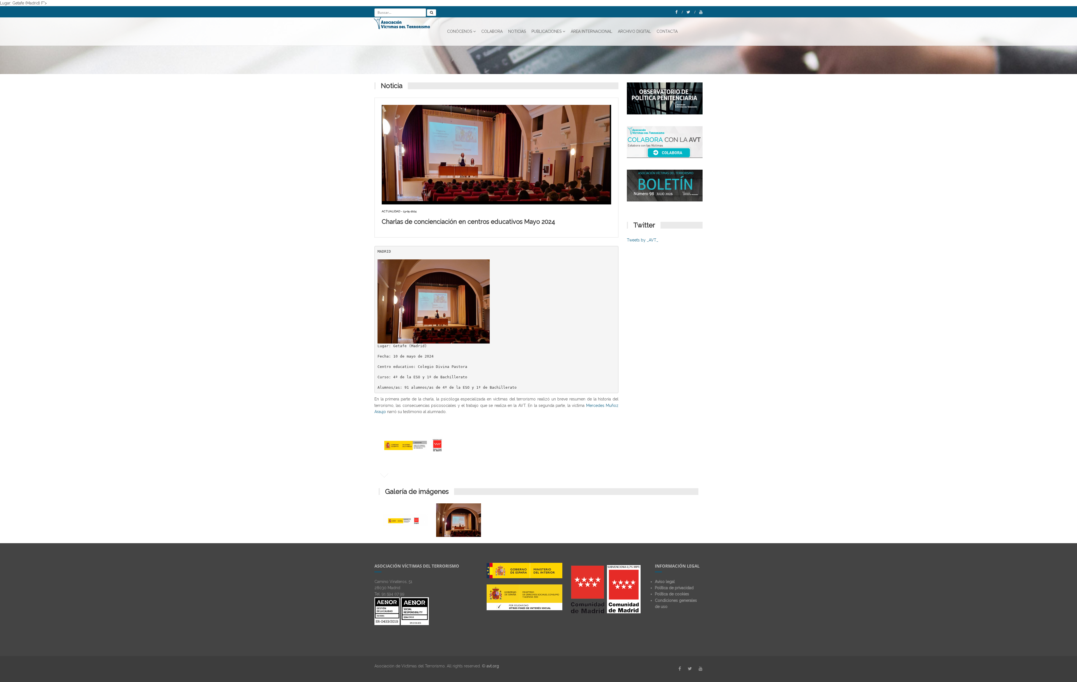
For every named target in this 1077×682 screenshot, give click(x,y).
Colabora (492, 31)
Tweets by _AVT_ (642, 240)
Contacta (667, 31)
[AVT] (406, 31)
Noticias (517, 31)
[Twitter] (691, 12)
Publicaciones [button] (546, 31)
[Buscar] (431, 12)
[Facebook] (679, 12)
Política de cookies (672, 594)
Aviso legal (665, 581)
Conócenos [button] (459, 31)
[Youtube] (701, 12)
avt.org (493, 666)
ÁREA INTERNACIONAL (591, 31)
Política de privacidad (674, 588)
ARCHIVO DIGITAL (634, 31)
